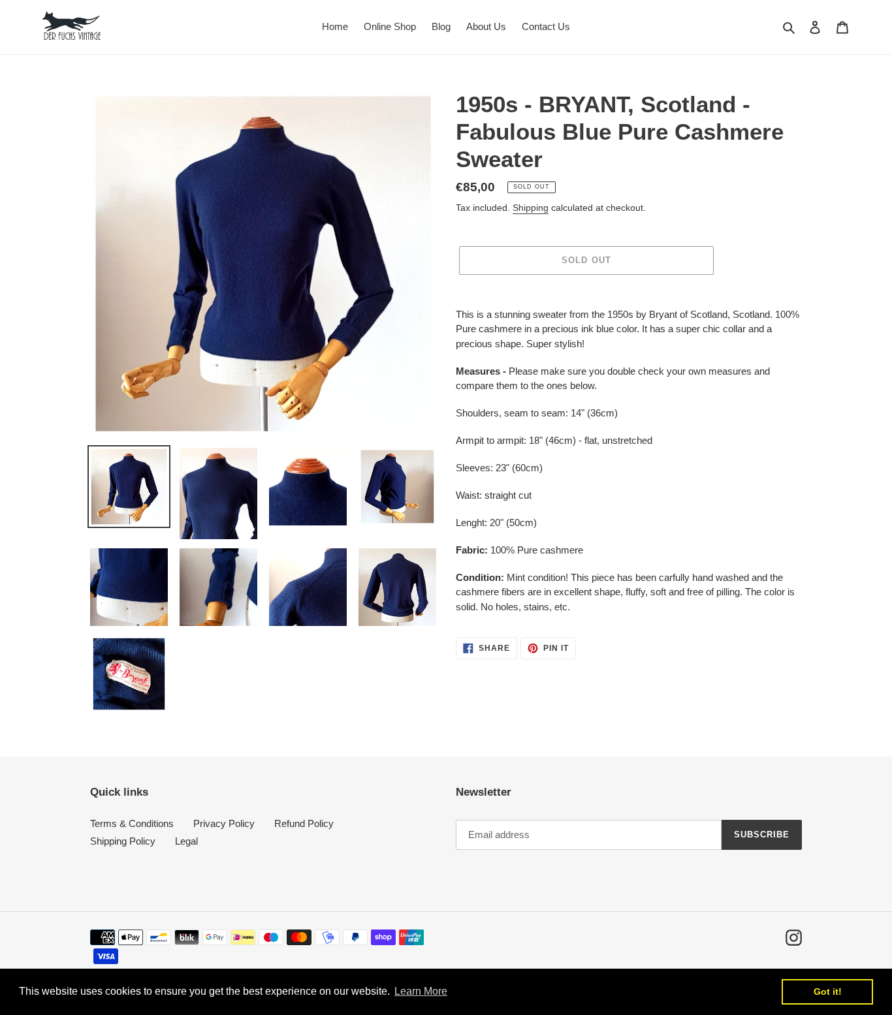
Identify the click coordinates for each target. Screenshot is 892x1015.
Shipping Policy (122, 841)
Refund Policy (304, 823)
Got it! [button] (828, 991)
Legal (186, 841)
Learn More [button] (420, 991)
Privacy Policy (224, 823)
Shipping (531, 207)
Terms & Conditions (132, 823)
